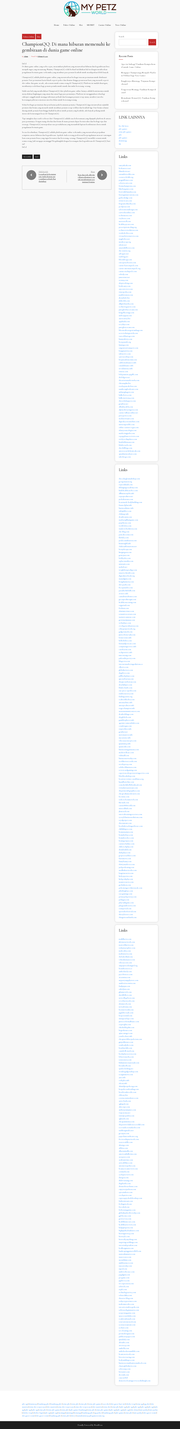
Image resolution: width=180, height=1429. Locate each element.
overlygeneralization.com (128, 626)
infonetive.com (125, 354)
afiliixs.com (123, 1148)
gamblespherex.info (126, 720)
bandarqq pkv (43, 1404)
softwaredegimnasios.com (129, 1310)
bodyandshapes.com (126, 1360)
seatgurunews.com (126, 1074)
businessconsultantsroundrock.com (132, 1363)
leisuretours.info (125, 637)
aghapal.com (123, 1104)
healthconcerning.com (127, 602)
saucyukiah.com (125, 165)
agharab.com (124, 1118)
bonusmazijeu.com (126, 832)
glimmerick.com (125, 992)
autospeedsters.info (126, 705)
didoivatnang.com (126, 1180)
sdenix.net (123, 245)
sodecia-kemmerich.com (128, 799)
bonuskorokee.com (126, 838)
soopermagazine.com (127, 1313)
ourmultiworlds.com (126, 174)
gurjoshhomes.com (126, 1042)
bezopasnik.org (125, 342)
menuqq (62, 1413)
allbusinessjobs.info (126, 493)
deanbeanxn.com (125, 517)
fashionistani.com (126, 1201)
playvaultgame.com (126, 902)
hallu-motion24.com (126, 398)
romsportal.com (125, 908)
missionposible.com (126, 424)
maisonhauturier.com (127, 1254)
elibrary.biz (123, 1095)
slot (37, 156)
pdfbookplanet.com (126, 676)
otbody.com (123, 274)
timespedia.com (125, 292)
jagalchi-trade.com (126, 1012)
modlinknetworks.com (128, 870)
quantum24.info (125, 743)
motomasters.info (126, 735)
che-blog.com (124, 531)
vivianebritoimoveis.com (128, 236)
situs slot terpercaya (38, 1407)
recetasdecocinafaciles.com (129, 1127)
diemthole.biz (124, 298)
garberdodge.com (125, 198)
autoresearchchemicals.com (129, 451)
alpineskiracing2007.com (128, 409)
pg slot (147, 1404)
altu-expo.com (124, 1107)
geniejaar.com (124, 555)
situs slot (107, 1407)
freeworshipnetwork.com (129, 1139)
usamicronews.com (126, 882)
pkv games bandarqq (78, 1410)
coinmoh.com (124, 1171)
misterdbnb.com (125, 808)
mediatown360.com (126, 418)
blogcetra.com (124, 661)
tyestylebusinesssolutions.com (130, 817)
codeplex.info (124, 1080)
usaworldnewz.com (126, 945)
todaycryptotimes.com (128, 1301)
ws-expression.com (126, 1283)
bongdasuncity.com (126, 581)
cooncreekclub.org (126, 177)
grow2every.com (125, 1219)
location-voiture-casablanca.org (131, 779)
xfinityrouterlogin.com (127, 430)
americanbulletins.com (128, 1154)
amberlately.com (125, 971)
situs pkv (66, 1404)
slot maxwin (51, 1407)
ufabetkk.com (124, 301)
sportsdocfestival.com (127, 911)
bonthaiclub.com (125, 1048)
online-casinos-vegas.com (128, 427)
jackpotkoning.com (126, 867)
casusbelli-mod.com (126, 1051)
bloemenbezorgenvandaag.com (131, 330)
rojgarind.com (124, 605)
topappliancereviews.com (129, 436)
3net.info (122, 1077)
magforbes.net (124, 239)
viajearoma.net (124, 1113)
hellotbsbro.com (125, 640)
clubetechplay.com (126, 846)
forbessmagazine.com (127, 1210)
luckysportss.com (125, 876)
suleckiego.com (125, 457)
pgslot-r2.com (124, 1280)
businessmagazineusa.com (129, 749)
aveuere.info (123, 593)
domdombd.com (125, 849)
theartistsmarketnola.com (129, 380)
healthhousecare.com (127, 1221)
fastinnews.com (125, 858)
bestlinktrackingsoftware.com (131, 826)
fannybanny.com (125, 861)
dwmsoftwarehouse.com (128, 1186)
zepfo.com (123, 1289)
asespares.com (124, 1157)
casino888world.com (127, 805)
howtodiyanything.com (128, 1239)
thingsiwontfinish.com (127, 917)
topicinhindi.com (125, 484)
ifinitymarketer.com (127, 864)
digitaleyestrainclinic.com (129, 421)
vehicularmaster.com (127, 959)
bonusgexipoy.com (126, 841)
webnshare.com (125, 623)
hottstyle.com (124, 1236)
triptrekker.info (125, 729)
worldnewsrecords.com (128, 761)
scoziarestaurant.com (127, 1325)
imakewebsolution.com (128, 528)
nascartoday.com (125, 1266)
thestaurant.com (125, 823)
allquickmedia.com (126, 304)
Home (56, 25)
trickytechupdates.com (128, 439)
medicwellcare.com (126, 752)
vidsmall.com (124, 755)
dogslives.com (124, 673)
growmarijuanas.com (127, 620)
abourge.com (124, 1145)
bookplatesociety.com (127, 1054)
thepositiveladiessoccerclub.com (131, 1124)
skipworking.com (126, 283)
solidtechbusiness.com (127, 767)
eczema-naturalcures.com (128, 1098)
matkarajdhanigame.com (128, 520)
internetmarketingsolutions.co (131, 664)
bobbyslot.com (125, 558)
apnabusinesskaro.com (128, 454)
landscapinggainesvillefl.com (130, 1251)
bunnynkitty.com (125, 339)
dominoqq (123, 140)
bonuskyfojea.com (126, 835)
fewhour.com (124, 608)
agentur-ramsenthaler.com (129, 723)
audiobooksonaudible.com (129, 1351)
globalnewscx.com (126, 670)
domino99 (33, 1404)
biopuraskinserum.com (128, 359)
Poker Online (69, 25)
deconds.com (124, 1375)
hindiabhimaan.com (126, 442)
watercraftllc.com (125, 1142)
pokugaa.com (124, 899)
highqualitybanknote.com (129, 1230)
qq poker (98, 1413)
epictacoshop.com (126, 357)
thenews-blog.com (126, 1298)
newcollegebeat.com (127, 998)
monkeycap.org (125, 242)
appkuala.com (124, 321)
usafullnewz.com (125, 939)
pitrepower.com (125, 415)
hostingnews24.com (126, 1233)
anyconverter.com (126, 289)
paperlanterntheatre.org (128, 1136)
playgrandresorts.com (127, 905)
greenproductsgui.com (127, 599)
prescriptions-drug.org (128, 227)
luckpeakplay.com (126, 879)
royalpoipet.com (125, 820)
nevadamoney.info (126, 368)
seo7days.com (124, 324)
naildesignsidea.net (126, 1130)
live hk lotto (124, 126)
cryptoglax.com (125, 1024)
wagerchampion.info (127, 708)
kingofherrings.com (126, 312)
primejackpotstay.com (127, 897)
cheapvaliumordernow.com (129, 793)
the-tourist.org (124, 251)
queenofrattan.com (126, 679)
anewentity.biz (124, 318)
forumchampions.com (127, 186)
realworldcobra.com (126, 699)
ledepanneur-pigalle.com (128, 374)
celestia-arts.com (125, 183)
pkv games (27, 156)
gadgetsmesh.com (125, 632)
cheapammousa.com (126, 1121)
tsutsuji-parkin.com (126, 1115)
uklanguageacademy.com (128, 487)
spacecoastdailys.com (127, 1316)
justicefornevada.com (127, 634)
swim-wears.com (125, 200)
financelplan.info (125, 505)
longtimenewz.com (126, 873)
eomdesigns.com (125, 726)
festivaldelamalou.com (127, 192)
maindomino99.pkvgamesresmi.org (90, 1416)
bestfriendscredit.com (127, 1092)
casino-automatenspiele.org (129, 268)
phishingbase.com (126, 891)
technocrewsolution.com (128, 230)
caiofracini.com (125, 649)
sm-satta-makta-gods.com (129, 1307)
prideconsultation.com (128, 540)
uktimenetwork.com (127, 942)
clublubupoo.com (125, 829)
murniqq (69, 1413)
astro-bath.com (125, 1101)
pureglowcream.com (126, 327)
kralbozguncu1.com (126, 1248)
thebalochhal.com (126, 956)
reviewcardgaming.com (128, 770)
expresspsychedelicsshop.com (130, 1198)
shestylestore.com (126, 914)
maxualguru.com (125, 579)
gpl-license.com (125, 1216)
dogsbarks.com (125, 1183)
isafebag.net (123, 256)
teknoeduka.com (125, 1295)
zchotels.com (124, 1286)
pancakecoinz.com (126, 534)
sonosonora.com (125, 1060)
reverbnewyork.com (126, 1001)
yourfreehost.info (125, 1036)
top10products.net (126, 496)
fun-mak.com (124, 802)
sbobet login (38, 1413)
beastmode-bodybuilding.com (130, 502)
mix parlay (144, 1410)
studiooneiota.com (126, 693)
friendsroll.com (125, 1065)
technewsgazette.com (127, 306)
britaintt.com (124, 1372)
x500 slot (105, 1404)
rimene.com (123, 371)
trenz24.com (123, 280)
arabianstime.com (126, 1160)
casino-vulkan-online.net (128, 412)
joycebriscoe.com (125, 974)
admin (26, 56)
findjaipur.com (124, 986)
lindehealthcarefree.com (128, 490)
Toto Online (120, 25)
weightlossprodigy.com (128, 570)
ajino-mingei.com (125, 1033)
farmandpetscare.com (127, 643)
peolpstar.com (124, 206)
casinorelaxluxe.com (126, 844)
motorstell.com (125, 221)
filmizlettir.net (124, 171)
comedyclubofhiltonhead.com (130, 785)
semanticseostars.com (127, 614)
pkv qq (25, 1404)
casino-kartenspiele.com (128, 265)
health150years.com (126, 224)
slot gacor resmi (149, 1413)
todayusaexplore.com (127, 948)
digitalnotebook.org (127, 576)
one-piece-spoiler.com (127, 690)
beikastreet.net (125, 168)
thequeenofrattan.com (127, 682)
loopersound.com (125, 1015)
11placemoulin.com (126, 561)
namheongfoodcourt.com (128, 389)
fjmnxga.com (124, 345)
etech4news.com (125, 1195)
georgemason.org (125, 481)
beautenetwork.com (126, 1354)
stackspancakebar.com (128, 386)
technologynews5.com (127, 1292)
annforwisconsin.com (127, 983)
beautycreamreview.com (128, 1168)
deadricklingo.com (126, 714)
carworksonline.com (127, 212)
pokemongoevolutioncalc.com (130, 888)
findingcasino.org (125, 696)
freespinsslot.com (126, 587)
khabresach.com (125, 445)
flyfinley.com (124, 537)
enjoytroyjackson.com (127, 1189)
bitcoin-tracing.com (127, 1357)
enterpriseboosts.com (127, 262)
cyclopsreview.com (126, 1174)
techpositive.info (125, 652)
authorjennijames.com (127, 1110)
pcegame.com (124, 1277)
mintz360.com (124, 564)
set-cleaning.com (125, 1330)
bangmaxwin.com (125, 351)
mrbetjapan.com (125, 315)
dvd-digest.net (124, 377)
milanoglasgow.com (126, 392)
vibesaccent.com (125, 962)
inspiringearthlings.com (128, 1242)
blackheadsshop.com (127, 776)
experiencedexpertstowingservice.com (134, 773)
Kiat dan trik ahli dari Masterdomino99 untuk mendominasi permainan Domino (86, 178)
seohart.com (123, 1327)
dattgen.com (123, 1177)
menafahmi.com (125, 1260)
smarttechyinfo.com (126, 573)
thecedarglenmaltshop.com (129, 478)
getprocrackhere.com (127, 855)
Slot (81, 25)
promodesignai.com (126, 1333)
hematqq (77, 1413)
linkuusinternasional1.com (129, 1062)
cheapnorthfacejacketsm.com (130, 1039)
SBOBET (90, 25)
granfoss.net (123, 404)
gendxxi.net (123, 732)
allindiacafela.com (126, 407)
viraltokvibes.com (126, 233)
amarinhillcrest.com (126, 248)
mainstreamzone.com (127, 617)
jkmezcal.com (124, 811)
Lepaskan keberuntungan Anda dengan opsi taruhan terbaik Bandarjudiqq (47, 178)
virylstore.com (124, 218)
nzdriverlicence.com (126, 1272)
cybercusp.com (124, 1369)
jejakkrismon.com (126, 295)
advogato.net (124, 253)
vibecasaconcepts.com (127, 740)
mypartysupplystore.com (128, 980)
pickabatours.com (126, 499)
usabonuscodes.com (126, 1304)
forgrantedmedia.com (127, 203)
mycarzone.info (125, 738)
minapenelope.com (126, 1018)
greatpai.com (124, 1133)
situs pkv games (125, 132)
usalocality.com (125, 951)
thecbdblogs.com (125, 448)
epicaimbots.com (125, 1192)
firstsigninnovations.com (128, 195)
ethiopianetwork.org (127, 629)
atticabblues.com (125, 1163)
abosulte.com (124, 1342)
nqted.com (123, 1269)
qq (120, 143)
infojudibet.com (125, 511)
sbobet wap (130, 1404)
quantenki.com (124, 746)
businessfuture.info (126, 508)
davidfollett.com (125, 995)
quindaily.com (124, 1339)
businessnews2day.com (127, 758)
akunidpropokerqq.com (128, 1086)
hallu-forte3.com (125, 395)
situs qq (140, 1404)
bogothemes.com (125, 1030)
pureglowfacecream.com (128, 309)
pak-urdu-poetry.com (127, 658)
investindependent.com (128, 1245)
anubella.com (124, 1348)
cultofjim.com (124, 989)
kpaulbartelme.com (126, 782)
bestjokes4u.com (125, 549)
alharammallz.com (126, 1151)
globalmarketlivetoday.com (129, 1213)
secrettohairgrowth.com (128, 333)
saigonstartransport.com (128, 348)
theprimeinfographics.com (129, 791)
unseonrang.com (125, 655)
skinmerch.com (125, 1004)
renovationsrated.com (127, 1322)
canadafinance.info (126, 365)
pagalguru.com (124, 1274)
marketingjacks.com (127, 433)
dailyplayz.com (124, 852)
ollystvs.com (123, 667)
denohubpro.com (125, 685)
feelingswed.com (125, 1204)
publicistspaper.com (127, 1336)
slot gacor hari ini (118, 1404)
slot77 (73, 1416)
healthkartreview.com (127, 1224)
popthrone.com (125, 523)
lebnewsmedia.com (126, 1057)
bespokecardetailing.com (129, 1089)
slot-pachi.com (124, 584)
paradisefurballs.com (127, 590)
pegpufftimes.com (126, 180)
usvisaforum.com (125, 1007)
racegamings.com (125, 894)
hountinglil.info (125, 543)
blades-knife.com (125, 687)
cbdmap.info (124, 514)
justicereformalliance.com (129, 1021)
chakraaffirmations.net (128, 546)
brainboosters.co (125, 968)
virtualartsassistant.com (128, 788)
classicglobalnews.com (127, 1366)
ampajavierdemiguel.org (128, 965)
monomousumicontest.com (129, 711)
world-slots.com (125, 526)
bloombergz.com (125, 259)
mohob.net (123, 567)
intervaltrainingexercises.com (130, 814)
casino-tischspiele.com (128, 271)
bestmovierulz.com (126, 1009)
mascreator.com (125, 1257)
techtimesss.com (125, 215)
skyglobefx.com (125, 717)
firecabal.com (124, 1207)
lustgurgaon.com (125, 552)
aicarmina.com (124, 977)
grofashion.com (125, 885)
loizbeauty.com (124, 286)
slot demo (134, 1410)
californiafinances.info (127, 362)
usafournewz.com (125, 954)
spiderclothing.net (126, 1068)
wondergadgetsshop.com (128, 1071)
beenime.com (124, 796)
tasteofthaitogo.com (127, 336)
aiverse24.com (124, 1345)
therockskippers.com (127, 401)
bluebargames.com (126, 189)
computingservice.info (127, 646)
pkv (120, 135)
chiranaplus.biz (125, 383)
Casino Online (105, 25)
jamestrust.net (124, 277)
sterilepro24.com (125, 764)
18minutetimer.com (126, 611)
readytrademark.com (127, 1319)
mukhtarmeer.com (126, 1263)
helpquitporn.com (126, 1227)
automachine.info (125, 702)
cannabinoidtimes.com (128, 596)
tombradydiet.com (126, 1045)
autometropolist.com (127, 1166)
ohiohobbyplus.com (126, 1027)
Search (121, 36)
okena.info (123, 1083)
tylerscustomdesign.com (128, 209)
